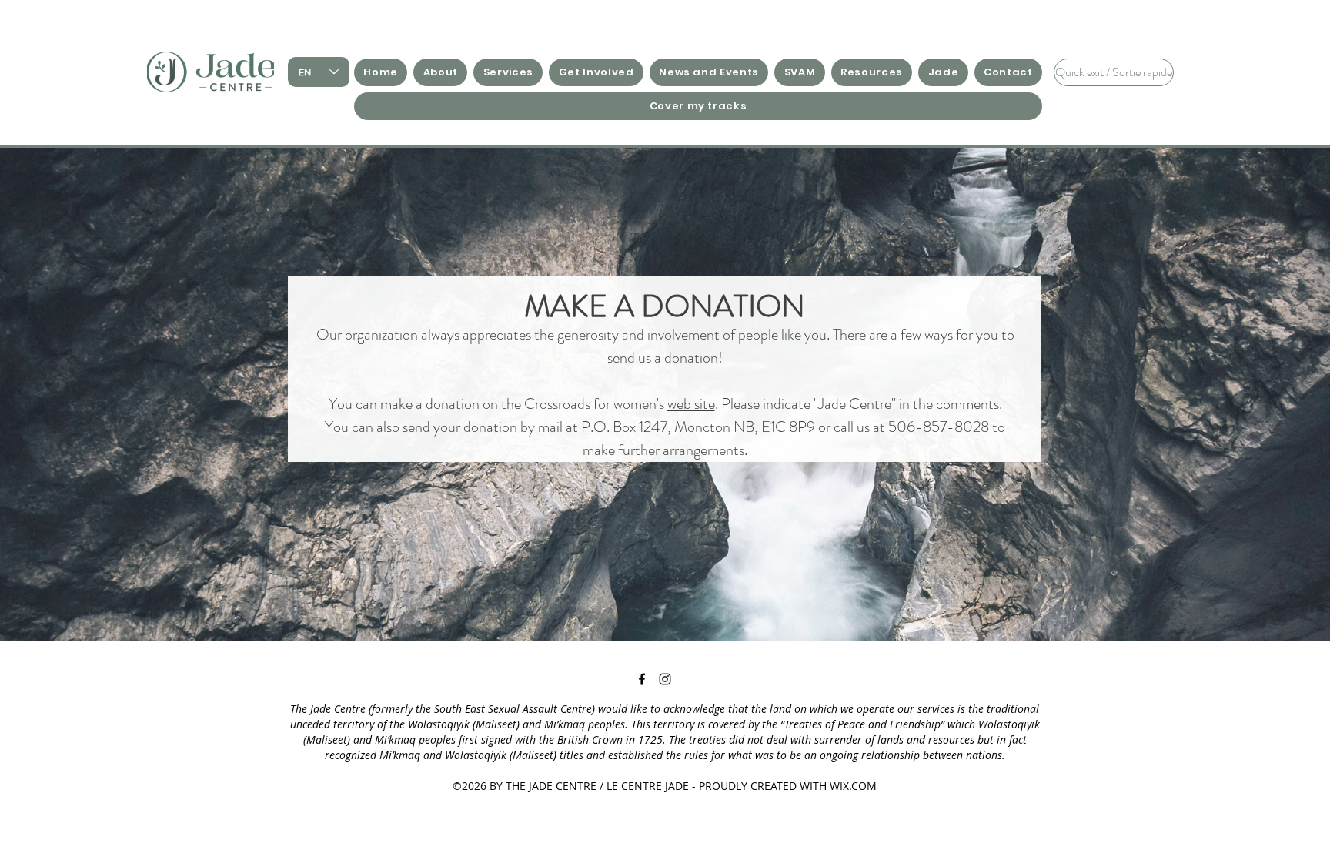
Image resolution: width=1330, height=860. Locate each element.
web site (691, 404)
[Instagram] (665, 679)
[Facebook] (642, 679)
